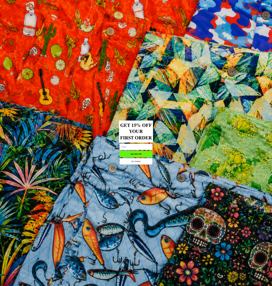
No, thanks (136, 161)
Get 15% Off (136, 154)
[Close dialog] (268, 3)
